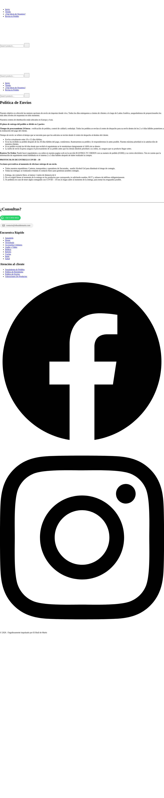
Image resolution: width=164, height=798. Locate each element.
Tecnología (9, 242)
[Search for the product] (26, 45)
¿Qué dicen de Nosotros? (15, 14)
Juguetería (9, 238)
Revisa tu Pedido (12, 16)
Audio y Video (11, 247)
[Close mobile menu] (1, 79)
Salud (7, 259)
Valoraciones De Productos (16, 276)
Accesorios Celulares (13, 245)
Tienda (8, 12)
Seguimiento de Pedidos (15, 269)
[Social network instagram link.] (82, 630)
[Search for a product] (2, 42)
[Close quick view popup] (1, 5)
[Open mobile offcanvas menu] (1, 48)
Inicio (7, 9)
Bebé (7, 256)
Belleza (8, 249)
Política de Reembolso (14, 272)
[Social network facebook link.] (82, 443)
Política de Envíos (12, 274)
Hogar (7, 240)
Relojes (8, 252)
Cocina (8, 254)
